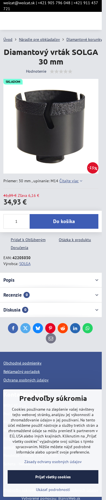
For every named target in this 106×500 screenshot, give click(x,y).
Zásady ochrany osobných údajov (53, 461)
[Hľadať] (68, 20)
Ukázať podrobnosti (53, 489)
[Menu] (95, 20)
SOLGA (25, 263)
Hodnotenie (36, 71)
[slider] (61, 71)
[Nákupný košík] (81, 20)
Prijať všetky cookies (53, 476)
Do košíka (64, 221)
